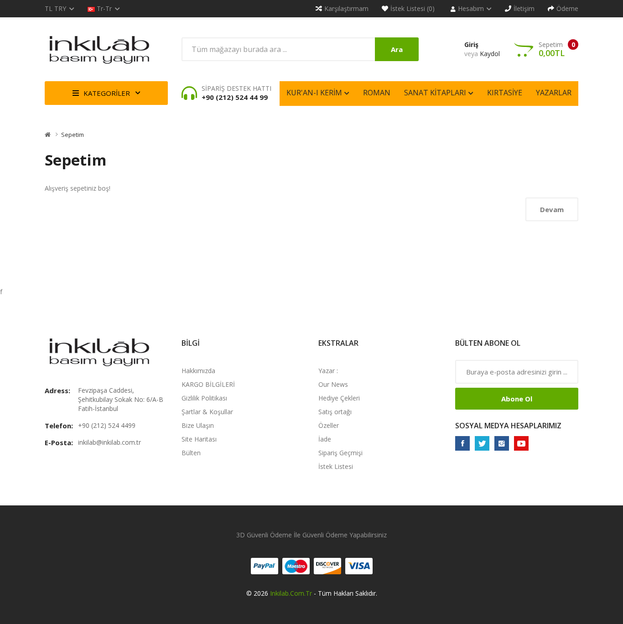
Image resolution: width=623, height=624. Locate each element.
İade (324, 439)
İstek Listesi (335, 466)
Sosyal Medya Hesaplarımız (508, 426)
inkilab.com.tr (291, 593)
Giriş (471, 44)
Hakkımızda (198, 370)
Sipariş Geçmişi (340, 452)
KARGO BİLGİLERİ (208, 384)
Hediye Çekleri (339, 398)
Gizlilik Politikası (204, 398)
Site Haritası (199, 439)
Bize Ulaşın (198, 425)
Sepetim (72, 134)
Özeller (328, 425)
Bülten (191, 452)
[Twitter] (482, 443)
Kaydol (490, 53)
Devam (552, 209)
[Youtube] (521, 443)
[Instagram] (501, 443)
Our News (333, 384)
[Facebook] (462, 443)
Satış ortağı (335, 411)
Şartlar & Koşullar (207, 411)
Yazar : (328, 370)
